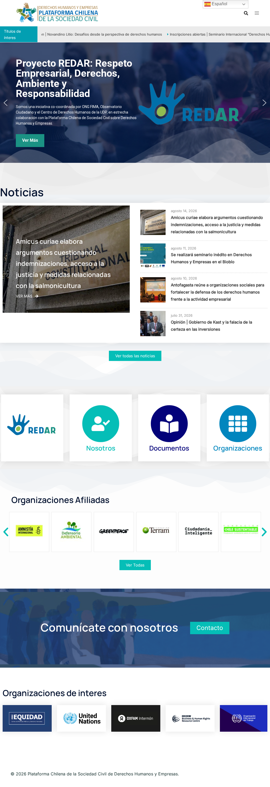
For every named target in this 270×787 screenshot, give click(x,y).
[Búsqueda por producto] (246, 13)
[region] (135, 102)
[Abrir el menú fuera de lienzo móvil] (257, 13)
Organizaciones (237, 448)
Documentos (169, 448)
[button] (5, 103)
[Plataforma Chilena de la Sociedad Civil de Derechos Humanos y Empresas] (57, 12)
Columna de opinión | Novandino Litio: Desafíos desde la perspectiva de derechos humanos (78, 34)
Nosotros (100, 448)
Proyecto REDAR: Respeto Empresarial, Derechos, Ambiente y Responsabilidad (74, 78)
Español (219, 4)
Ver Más (24, 296)
